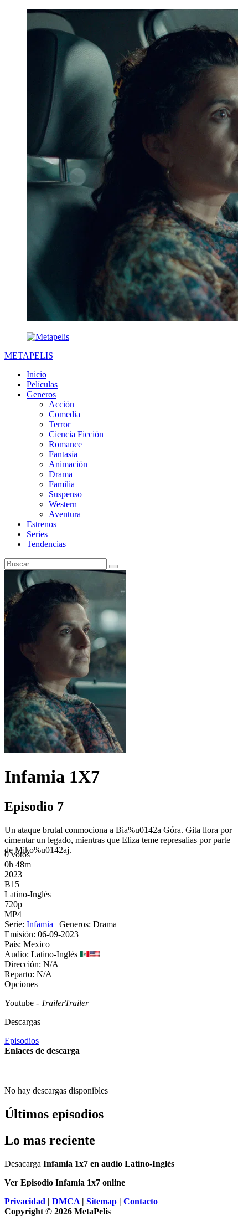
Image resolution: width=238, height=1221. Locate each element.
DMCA (66, 1201)
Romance (65, 444)
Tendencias (46, 544)
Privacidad (24, 1201)
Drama (61, 474)
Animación (68, 464)
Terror (59, 424)
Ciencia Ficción (76, 434)
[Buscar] (113, 566)
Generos (41, 394)
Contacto (140, 1201)
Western (63, 504)
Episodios (21, 1040)
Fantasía (63, 454)
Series (37, 534)
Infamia (40, 924)
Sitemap (101, 1201)
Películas (42, 384)
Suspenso (65, 494)
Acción (61, 404)
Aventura (65, 514)
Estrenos (41, 524)
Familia (62, 484)
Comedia (64, 414)
